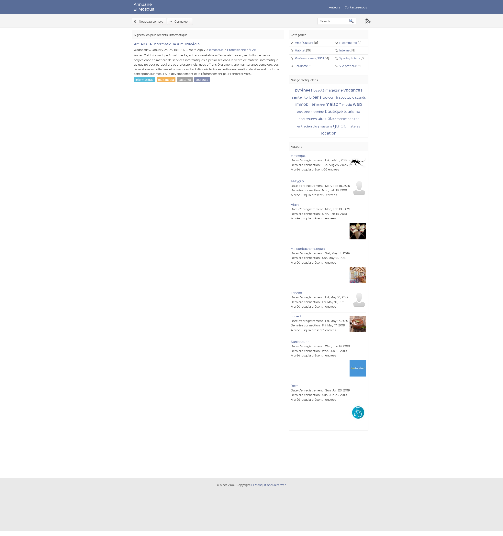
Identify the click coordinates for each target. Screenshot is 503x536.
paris (317, 97)
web (357, 104)
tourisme (352, 111)
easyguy (297, 181)
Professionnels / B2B (241, 50)
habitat (353, 119)
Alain (295, 204)
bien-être (327, 118)
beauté (319, 90)
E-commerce (348, 43)
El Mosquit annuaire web (268, 485)
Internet (345, 50)
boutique (334, 111)
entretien (304, 126)
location (328, 133)
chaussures (308, 119)
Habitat (300, 50)
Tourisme (301, 66)
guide (340, 125)
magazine (334, 90)
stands (360, 97)
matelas (354, 126)
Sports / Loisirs (349, 58)
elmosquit (216, 50)
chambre (317, 112)
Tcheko (296, 293)
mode (347, 104)
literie (307, 97)
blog (316, 126)
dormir (333, 97)
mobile (342, 119)
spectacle (346, 97)
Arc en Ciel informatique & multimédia (167, 43)
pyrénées (304, 90)
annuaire (303, 112)
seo (325, 97)
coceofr (297, 316)
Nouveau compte (151, 21)
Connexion (181, 21)
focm (294, 386)
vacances (353, 90)
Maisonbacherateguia (308, 248)
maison (333, 104)
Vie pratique (348, 66)
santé (297, 97)
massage (325, 126)
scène (320, 105)
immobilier (305, 104)
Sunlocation (300, 342)
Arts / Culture (304, 43)
